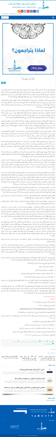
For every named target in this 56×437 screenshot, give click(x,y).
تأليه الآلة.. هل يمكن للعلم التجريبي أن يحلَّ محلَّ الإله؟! (28, 357)
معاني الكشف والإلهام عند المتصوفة (37, 387)
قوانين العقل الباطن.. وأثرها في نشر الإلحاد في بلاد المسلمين (46, 357)
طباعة (50, 341)
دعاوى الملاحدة (48, 344)
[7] (51, 254)
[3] (48, 117)
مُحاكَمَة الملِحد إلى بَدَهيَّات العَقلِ (9, 356)
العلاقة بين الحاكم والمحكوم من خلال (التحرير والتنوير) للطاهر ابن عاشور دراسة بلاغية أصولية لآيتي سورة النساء (24, 380)
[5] (52, 235)
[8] (30, 282)
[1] (10, 96)
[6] (39, 247)
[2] (38, 107)
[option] (28, 371)
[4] (23, 156)
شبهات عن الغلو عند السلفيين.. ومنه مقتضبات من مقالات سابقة (30, 369)
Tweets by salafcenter (50, 400)
